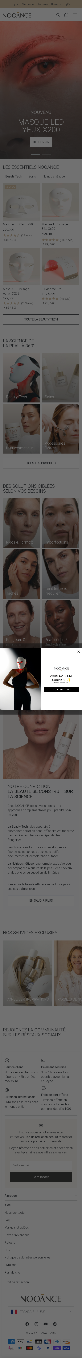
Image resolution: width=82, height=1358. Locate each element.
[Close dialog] (78, 651)
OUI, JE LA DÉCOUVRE (61, 689)
